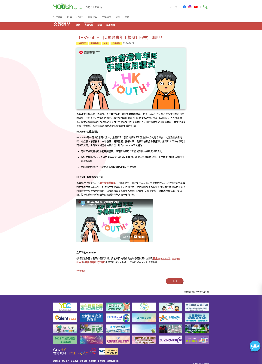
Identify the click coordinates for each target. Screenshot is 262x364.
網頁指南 (56, 361)
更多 (127, 17)
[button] (184, 7)
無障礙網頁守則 (113, 361)
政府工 (79, 17)
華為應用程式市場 (94, 262)
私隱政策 (92, 361)
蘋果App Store (160, 258)
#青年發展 (80, 270)
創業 (69, 17)
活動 (118, 17)
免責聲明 (101, 361)
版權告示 (83, 361)
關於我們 (65, 361)
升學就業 (57, 17)
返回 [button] (174, 281)
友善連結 (74, 361)
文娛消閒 (106, 17)
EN (170, 7)
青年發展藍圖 (107, 182)
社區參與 (92, 17)
